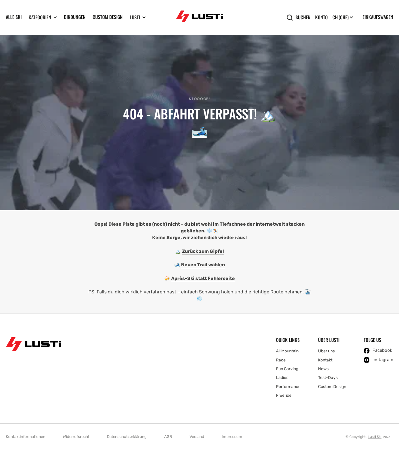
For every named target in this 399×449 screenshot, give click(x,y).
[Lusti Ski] (199, 17)
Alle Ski (14, 16)
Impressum (232, 436)
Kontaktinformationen (25, 436)
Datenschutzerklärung (127, 436)
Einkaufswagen (377, 16)
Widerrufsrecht (76, 436)
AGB (168, 436)
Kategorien (40, 17)
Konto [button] (321, 17)
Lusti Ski (374, 437)
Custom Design (108, 16)
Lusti (135, 17)
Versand (197, 436)
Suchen (303, 17)
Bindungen (75, 16)
